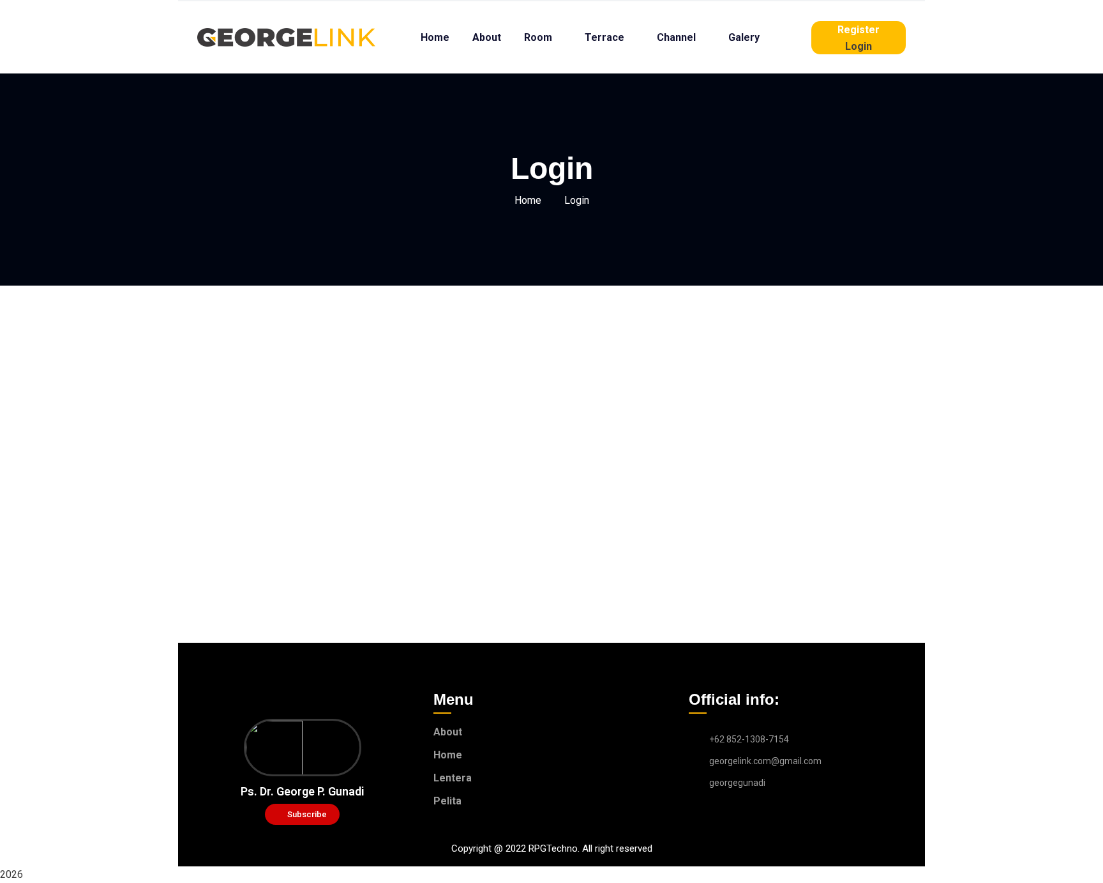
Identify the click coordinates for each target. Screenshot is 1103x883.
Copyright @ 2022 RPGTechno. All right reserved (551, 848)
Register (626, 515)
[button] (302, 814)
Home (527, 200)
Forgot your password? (551, 553)
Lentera (452, 778)
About (447, 732)
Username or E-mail (453, 366)
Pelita (447, 801)
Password (430, 422)
